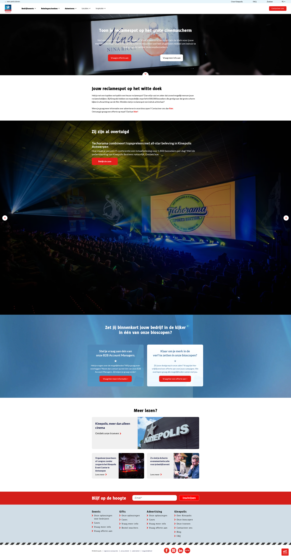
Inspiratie (101, 8)
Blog (179, 532)
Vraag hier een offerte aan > (175, 379)
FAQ (179, 536)
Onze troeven (184, 524)
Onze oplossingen (131, 515)
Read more (120, 433)
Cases (97, 523)
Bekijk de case (104, 161)
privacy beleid (125, 551)
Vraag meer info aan (172, 58)
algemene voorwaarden (111, 551)
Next (286, 218)
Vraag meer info (102, 527)
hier (171, 108)
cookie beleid (135, 551)
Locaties (86, 8)
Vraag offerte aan (103, 531)
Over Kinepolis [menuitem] (237, 2)
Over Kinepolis (184, 515)
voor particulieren (13, 2)
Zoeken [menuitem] (270, 2)
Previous (5, 218)
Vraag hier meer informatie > (115, 379)
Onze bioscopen (185, 519)
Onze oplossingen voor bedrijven (103, 517)
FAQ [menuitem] (255, 2)
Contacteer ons (277, 8)
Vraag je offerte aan (119, 58)
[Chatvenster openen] (285, 552)
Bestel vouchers (130, 528)
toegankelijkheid (147, 551)
